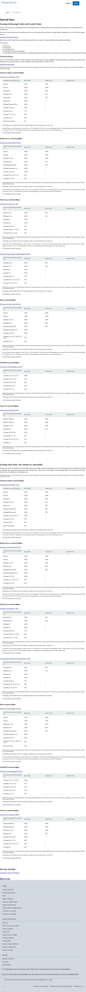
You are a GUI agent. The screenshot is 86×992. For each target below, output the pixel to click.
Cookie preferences (8, 938)
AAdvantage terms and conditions (9, 873)
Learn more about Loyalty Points (9, 37)
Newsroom (6, 932)
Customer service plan (9, 911)
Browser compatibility (9, 947)
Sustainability (7, 941)
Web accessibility (8, 950)
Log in (76, 3)
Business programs (8, 959)
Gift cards (5, 962)
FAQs (4, 896)
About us (5, 923)
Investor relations (8, 929)
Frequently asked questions (7, 64)
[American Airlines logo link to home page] (9, 3)
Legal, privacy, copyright (10, 935)
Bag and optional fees (9, 905)
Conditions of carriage (9, 914)
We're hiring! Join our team (11, 926)
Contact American (8, 890)
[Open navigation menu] (82, 3)
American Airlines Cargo (10, 902)
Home (7, 12)
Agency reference (8, 899)
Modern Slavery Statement (11, 944)
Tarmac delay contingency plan (12, 908)
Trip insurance (7, 965)
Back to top (5, 878)
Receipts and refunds (9, 893)
